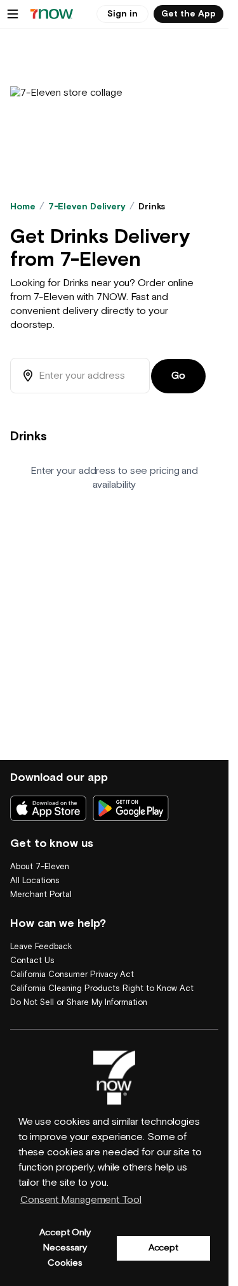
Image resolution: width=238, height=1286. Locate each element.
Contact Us (32, 960)
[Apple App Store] (48, 808)
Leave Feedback (41, 947)
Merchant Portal (41, 894)
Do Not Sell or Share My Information (78, 1002)
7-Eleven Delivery (87, 207)
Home (23, 207)
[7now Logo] (114, 1078)
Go (178, 376)
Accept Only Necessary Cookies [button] (65, 1247)
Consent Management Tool (81, 1200)
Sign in (122, 14)
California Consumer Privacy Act (72, 974)
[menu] (12, 14)
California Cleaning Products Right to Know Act (102, 988)
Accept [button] (163, 1248)
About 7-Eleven (39, 867)
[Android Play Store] (131, 808)
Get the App (188, 14)
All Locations (35, 881)
